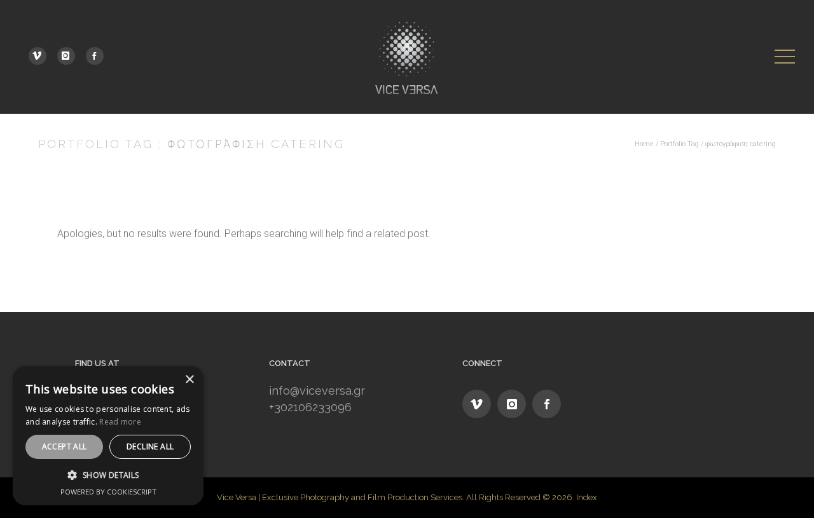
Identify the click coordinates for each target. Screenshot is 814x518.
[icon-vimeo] (41, 56)
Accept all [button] (64, 446)
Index (586, 497)
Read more (120, 421)
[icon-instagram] (69, 56)
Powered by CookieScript (108, 491)
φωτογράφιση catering (740, 144)
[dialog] (108, 435)
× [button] (189, 380)
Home (644, 144)
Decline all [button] (150, 446)
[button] (108, 475)
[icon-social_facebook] (95, 56)
